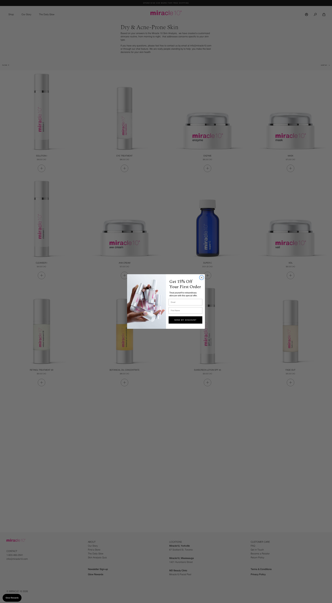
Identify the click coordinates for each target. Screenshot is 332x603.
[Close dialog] (201, 277)
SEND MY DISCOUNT (185, 320)
